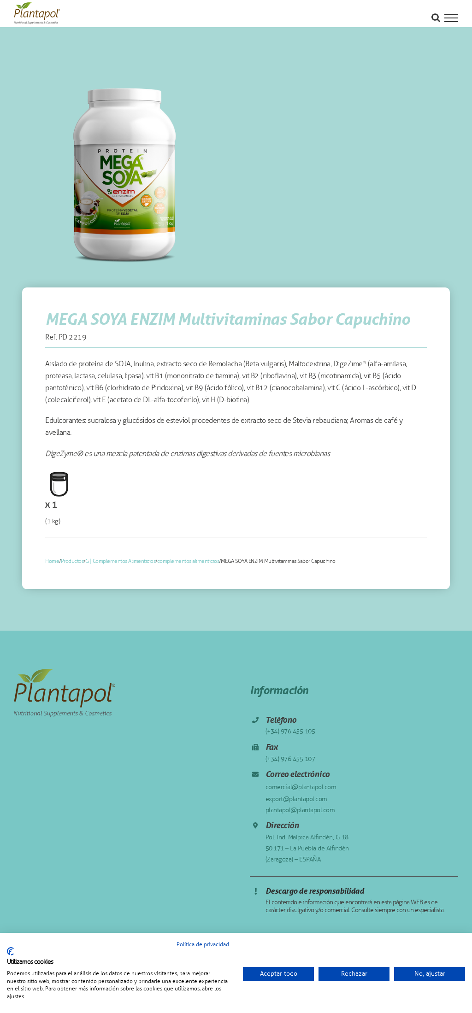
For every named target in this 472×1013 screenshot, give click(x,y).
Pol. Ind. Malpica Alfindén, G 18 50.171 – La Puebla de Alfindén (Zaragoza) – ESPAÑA (307, 848)
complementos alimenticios (188, 561)
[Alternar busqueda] (435, 17)
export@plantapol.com (296, 799)
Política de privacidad (203, 944)
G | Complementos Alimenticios (120, 561)
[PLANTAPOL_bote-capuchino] (124, 175)
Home (52, 561)
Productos (72, 561)
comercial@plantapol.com (301, 787)
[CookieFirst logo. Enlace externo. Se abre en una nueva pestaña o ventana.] (10, 951)
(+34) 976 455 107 (290, 759)
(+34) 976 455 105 (290, 731)
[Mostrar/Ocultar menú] (451, 18)
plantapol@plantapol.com (300, 810)
